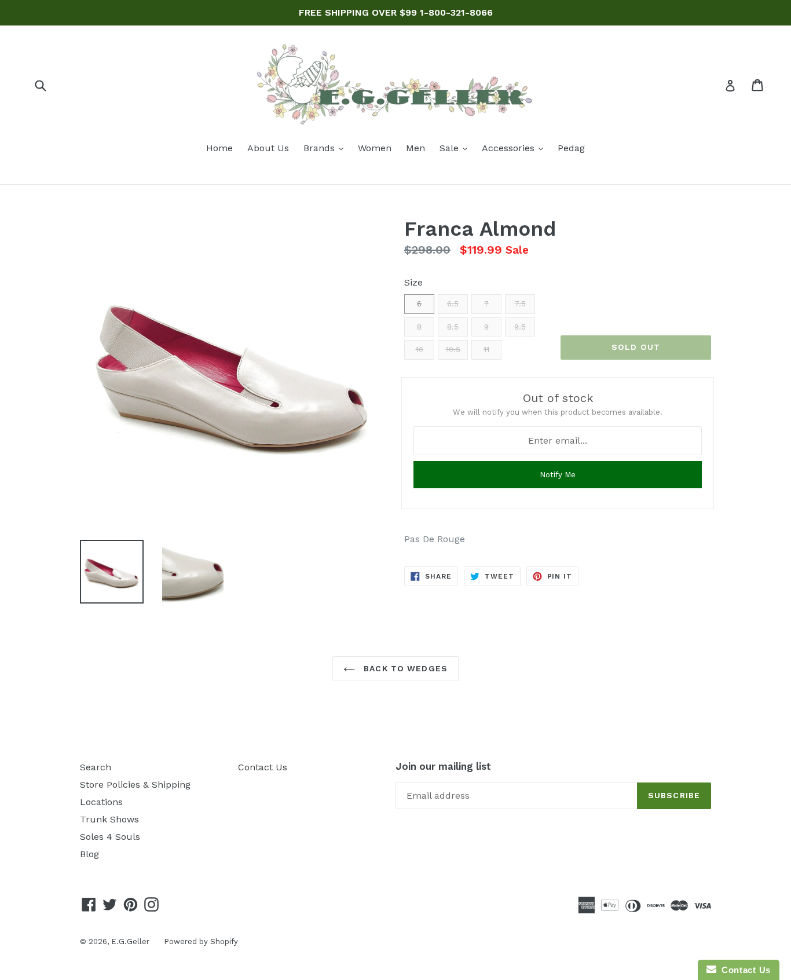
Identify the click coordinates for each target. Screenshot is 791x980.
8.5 (453, 327)
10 (419, 349)
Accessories (515, 147)
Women (374, 147)
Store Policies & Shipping (135, 784)
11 (486, 349)
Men (415, 147)
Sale (456, 147)
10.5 (453, 349)
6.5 (453, 303)
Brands (326, 147)
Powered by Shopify (201, 941)
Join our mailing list (443, 766)
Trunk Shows (109, 819)
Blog (89, 854)
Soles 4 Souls (110, 836)
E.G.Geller (130, 941)
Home (219, 147)
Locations (101, 801)
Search (95, 767)
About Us (268, 147)
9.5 (520, 327)
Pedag (571, 147)
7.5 (520, 303)
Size (413, 282)
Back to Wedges (404, 668)
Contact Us (262, 767)
